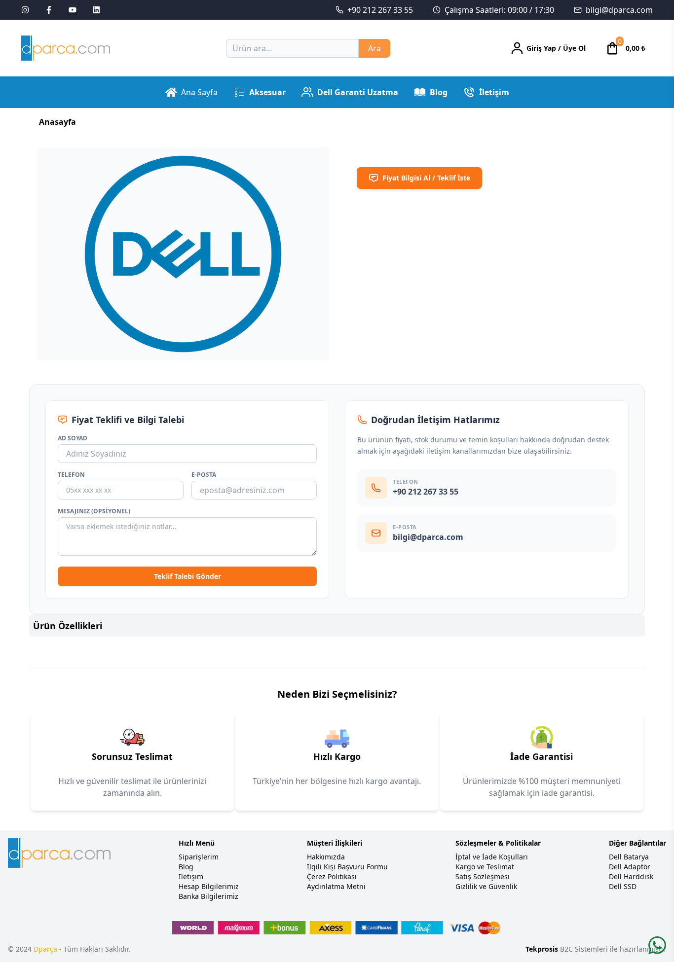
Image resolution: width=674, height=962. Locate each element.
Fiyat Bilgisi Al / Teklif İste (426, 177)
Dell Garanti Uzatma (357, 92)
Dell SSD (623, 886)
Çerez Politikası (332, 876)
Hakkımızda (326, 856)
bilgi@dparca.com (619, 9)
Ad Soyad (72, 438)
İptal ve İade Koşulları (491, 856)
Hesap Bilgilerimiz (209, 886)
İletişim (494, 92)
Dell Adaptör (629, 866)
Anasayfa (57, 121)
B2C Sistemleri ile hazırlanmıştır (595, 949)
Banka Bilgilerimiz (208, 896)
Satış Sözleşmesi (482, 876)
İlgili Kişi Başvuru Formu (347, 866)
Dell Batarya (629, 856)
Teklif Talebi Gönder (187, 576)
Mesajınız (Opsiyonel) (94, 511)
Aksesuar (267, 92)
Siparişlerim (199, 856)
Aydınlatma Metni (336, 886)
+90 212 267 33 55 (380, 9)
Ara (374, 48)
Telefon (71, 475)
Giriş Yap (541, 48)
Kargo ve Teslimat (484, 866)
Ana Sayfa (199, 92)
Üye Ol (574, 48)
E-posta (203, 475)
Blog (439, 92)
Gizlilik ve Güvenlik (486, 886)
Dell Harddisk (631, 876)
